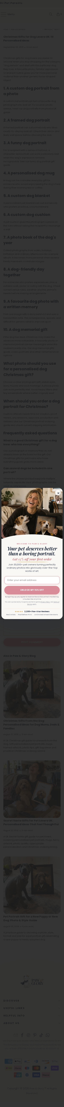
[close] (58, 492)
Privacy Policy (45, 602)
